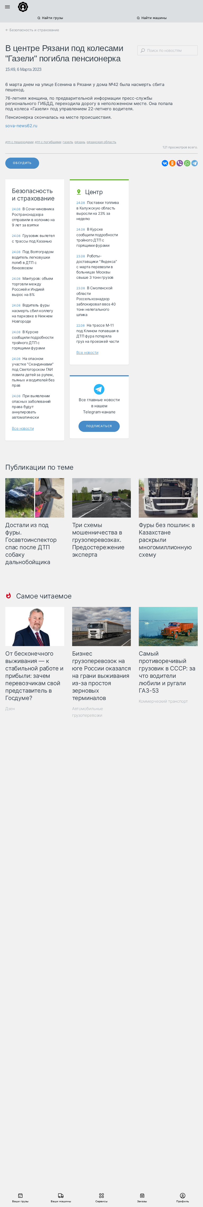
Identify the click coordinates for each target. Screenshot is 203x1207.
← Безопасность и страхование (32, 30)
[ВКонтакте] (165, 163)
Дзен (10, 708)
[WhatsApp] (187, 163)
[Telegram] (194, 163)
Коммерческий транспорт (163, 701)
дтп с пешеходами (19, 142)
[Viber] (180, 163)
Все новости (23, 428)
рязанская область (101, 142)
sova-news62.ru (21, 125)
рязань (80, 142)
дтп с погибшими (48, 142)
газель (68, 142)
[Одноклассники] (172, 163)
